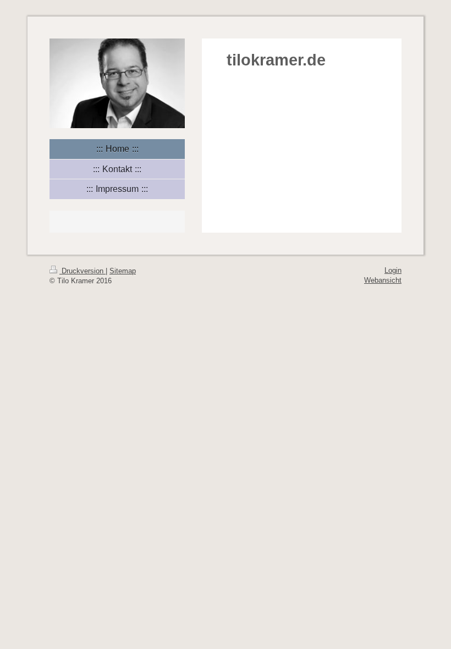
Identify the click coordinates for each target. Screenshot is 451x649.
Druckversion (82, 271)
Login (393, 270)
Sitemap (122, 271)
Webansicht (383, 280)
